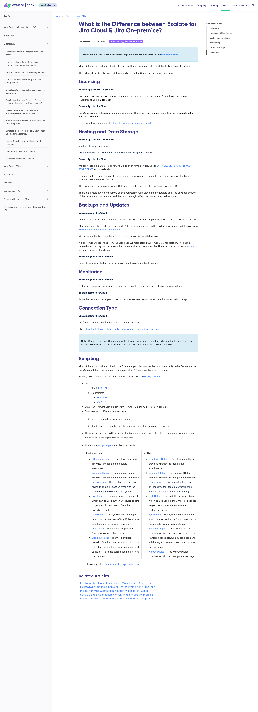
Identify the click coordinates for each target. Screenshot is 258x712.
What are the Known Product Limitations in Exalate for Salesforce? (25, 132)
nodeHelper (98, 496)
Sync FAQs (9, 174)
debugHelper (99, 482)
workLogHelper (157, 551)
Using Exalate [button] (183, 5)
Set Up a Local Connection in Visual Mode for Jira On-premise (116, 594)
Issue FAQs (9, 182)
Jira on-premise (133, 41)
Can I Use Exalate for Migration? (20, 158)
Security (214, 5)
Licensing (214, 28)
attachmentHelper (102, 459)
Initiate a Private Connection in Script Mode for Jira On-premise (117, 598)
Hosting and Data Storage (221, 33)
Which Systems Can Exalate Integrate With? (26, 72)
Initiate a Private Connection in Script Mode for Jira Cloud (114, 590)
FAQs (225, 5)
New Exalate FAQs (12, 166)
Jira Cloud (116, 41)
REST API (103, 388)
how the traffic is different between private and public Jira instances (122, 329)
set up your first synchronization (123, 564)
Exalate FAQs (10, 43)
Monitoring (215, 42)
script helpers (105, 445)
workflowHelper (100, 537)
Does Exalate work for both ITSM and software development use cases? (23, 112)
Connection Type (217, 47)
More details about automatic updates (99, 229)
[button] (47, 5)
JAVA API (102, 402)
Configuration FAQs (13, 190)
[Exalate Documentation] (19, 5)
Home (57, 15)
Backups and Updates (220, 37)
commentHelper (101, 473)
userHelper (98, 528)
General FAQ (9, 35)
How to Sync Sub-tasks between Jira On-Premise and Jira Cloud (117, 587)
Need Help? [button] (238, 5)
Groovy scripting (152, 376)
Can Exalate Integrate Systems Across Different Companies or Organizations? (24, 101)
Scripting (202, 5)
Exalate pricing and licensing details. (133, 123)
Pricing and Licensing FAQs (16, 199)
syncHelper (98, 514)
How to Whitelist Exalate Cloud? (20, 151)
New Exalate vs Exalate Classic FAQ (20, 27)
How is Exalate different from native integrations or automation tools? (22, 63)
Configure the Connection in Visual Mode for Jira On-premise (116, 583)
